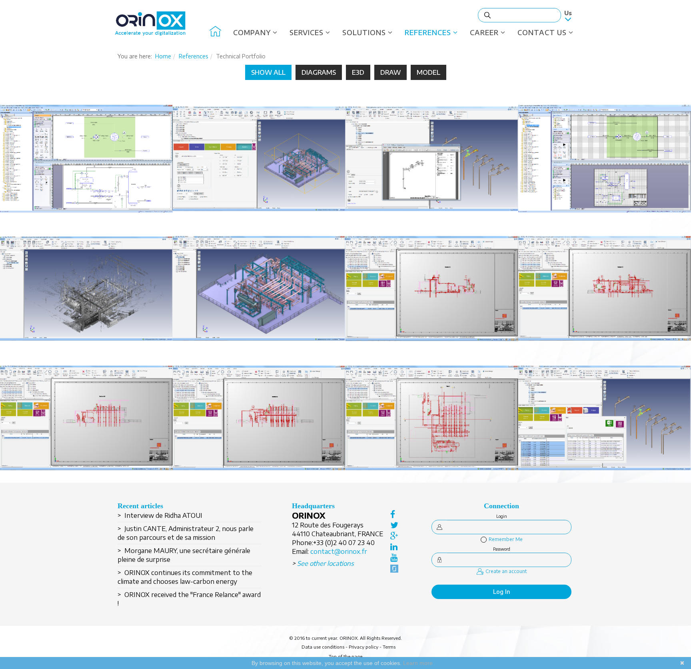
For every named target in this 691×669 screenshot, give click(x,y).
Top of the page (345, 656)
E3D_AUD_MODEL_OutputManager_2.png (432, 169)
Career (484, 32)
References (428, 32)
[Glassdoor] (394, 568)
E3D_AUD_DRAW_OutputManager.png (432, 428)
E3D (358, 72)
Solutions (364, 32)
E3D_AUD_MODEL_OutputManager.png (604, 428)
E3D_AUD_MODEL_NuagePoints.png (86, 298)
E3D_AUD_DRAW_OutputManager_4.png (605, 298)
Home (163, 56)
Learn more (418, 663)
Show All (268, 72)
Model (428, 72)
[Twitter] (394, 525)
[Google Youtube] (394, 557)
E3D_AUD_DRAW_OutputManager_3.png (87, 428)
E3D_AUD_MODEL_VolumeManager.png (259, 169)
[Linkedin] (394, 546)
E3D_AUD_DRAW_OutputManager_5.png (432, 298)
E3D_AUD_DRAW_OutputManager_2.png (259, 428)
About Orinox (215, 32)
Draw (390, 72)
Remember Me (506, 539)
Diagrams (319, 72)
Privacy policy (363, 646)
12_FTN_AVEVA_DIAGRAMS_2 (86, 169)
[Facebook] (394, 514)
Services (307, 32)
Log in (501, 591)
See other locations (325, 563)
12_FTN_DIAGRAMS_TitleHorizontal (605, 169)
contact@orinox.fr (338, 551)
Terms (389, 646)
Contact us (542, 32)
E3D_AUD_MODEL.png (259, 298)
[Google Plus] (394, 535)
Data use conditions (323, 646)
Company (252, 32)
